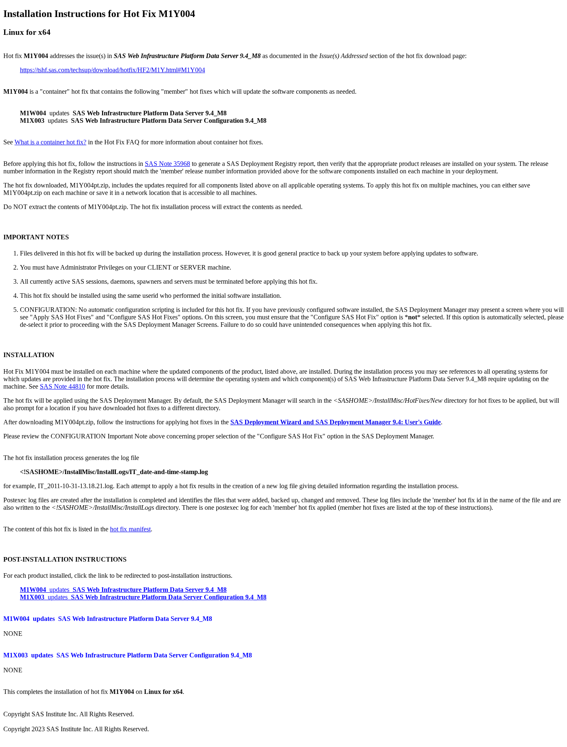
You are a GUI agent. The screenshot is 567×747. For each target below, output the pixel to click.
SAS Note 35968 (167, 163)
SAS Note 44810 (62, 386)
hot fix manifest (130, 529)
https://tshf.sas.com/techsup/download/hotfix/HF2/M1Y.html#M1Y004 (112, 69)
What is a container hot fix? (50, 142)
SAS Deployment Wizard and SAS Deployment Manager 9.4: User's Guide (335, 422)
